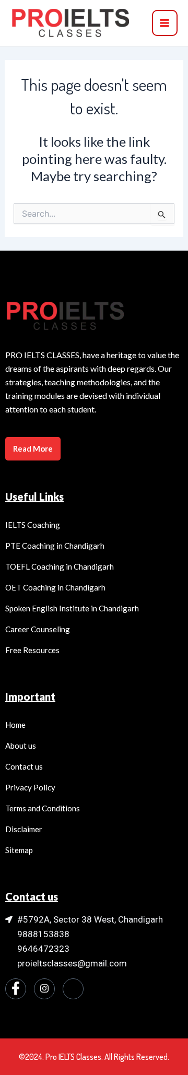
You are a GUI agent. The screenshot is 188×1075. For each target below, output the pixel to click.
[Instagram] (44, 988)
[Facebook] (15, 988)
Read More (33, 448)
